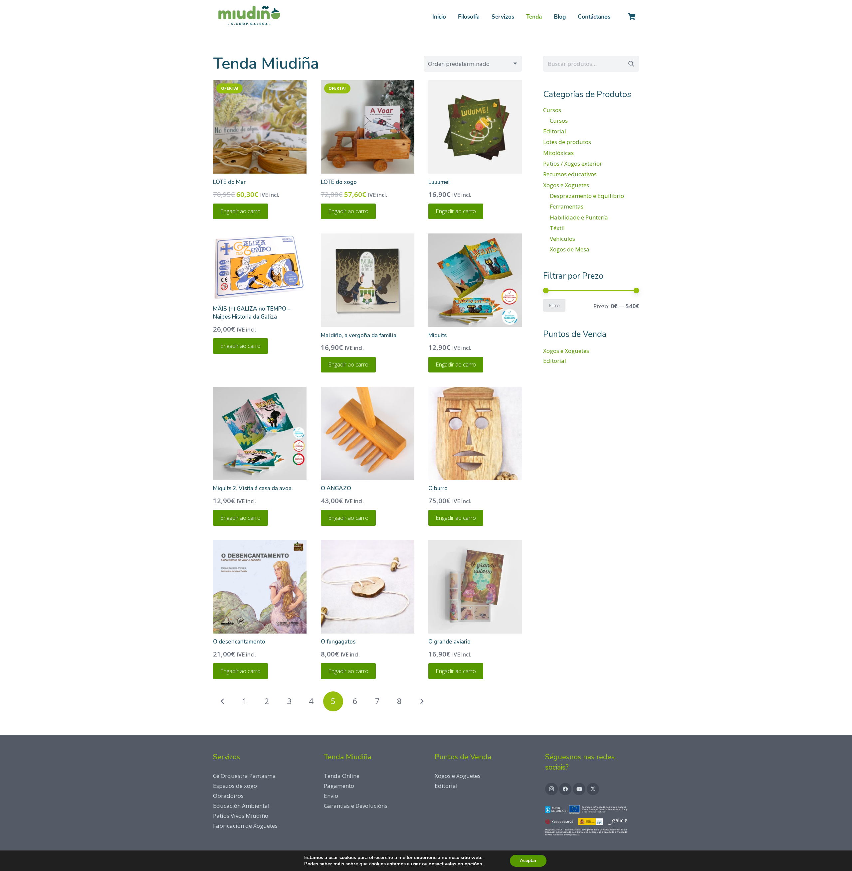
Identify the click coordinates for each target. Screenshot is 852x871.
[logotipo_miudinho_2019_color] (249, 16)
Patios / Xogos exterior (572, 163)
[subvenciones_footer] (592, 821)
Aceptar (528, 860)
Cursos (552, 110)
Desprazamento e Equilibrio (587, 196)
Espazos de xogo (235, 786)
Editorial (554, 131)
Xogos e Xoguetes (566, 185)
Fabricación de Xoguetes (245, 825)
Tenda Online (341, 776)
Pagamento (339, 786)
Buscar (631, 64)
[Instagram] (551, 789)
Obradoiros (228, 795)
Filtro (554, 305)
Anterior (223, 701)
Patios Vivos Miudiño (240, 815)
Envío (331, 795)
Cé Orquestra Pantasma (244, 776)
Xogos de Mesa (569, 249)
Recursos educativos (570, 174)
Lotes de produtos (567, 142)
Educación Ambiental (241, 805)
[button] (519, 16)
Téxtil (557, 228)
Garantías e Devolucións (355, 805)
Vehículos (562, 238)
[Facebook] (565, 789)
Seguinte (422, 701)
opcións (473, 864)
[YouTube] (579, 789)
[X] (593, 789)
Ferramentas (566, 206)
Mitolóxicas (558, 153)
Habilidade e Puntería (579, 217)
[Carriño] (631, 16)
